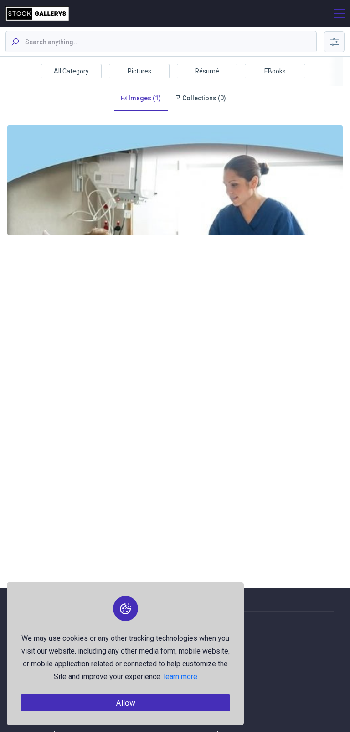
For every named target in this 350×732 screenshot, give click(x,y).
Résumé (207, 71)
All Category (71, 71)
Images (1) (144, 98)
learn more (180, 676)
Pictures (139, 71)
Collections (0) (203, 98)
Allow (125, 702)
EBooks (275, 71)
